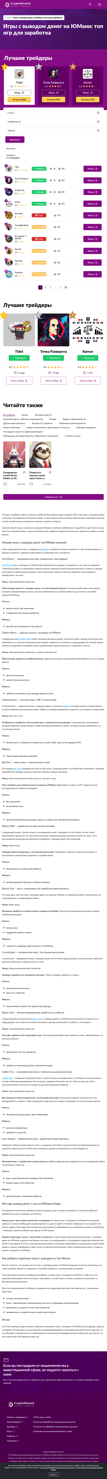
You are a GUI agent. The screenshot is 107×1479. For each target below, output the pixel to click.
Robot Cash (36, 1018)
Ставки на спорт (73, 436)
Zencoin (18, 249)
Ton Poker (19, 213)
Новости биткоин (11, 427)
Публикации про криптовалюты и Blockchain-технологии (30, 436)
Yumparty (19, 272)
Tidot (19, 82)
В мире (53, 419)
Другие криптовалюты (14, 423)
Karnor (88, 82)
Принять (53, 1474)
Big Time (17, 768)
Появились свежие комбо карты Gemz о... (37, 475)
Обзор (91, 168)
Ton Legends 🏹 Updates (21, 237)
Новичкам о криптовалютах (72, 423)
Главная (8, 18)
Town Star (19, 261)
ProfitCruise (19, 190)
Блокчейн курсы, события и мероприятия (23, 419)
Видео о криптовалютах (74, 419)
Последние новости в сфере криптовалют (23, 431)
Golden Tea (7, 1078)
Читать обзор (17, 380)
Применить (14, 139)
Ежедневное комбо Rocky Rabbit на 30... (10, 475)
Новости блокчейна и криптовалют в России (48, 427)
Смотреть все (51, 497)
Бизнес (25, 415)
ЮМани (45, 549)
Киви (66, 706)
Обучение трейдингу (86, 427)
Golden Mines (25, 639)
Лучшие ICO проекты (42, 423)
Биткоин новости (43, 415)
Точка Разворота (53, 82)
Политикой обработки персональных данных (57, 1468)
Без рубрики (9, 415)
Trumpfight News (22, 225)
